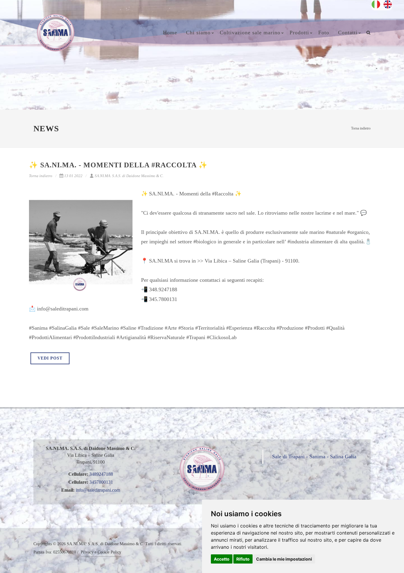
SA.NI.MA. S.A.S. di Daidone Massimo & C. (129, 176)
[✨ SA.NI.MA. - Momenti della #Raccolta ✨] (80, 242)
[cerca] (368, 32)
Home (170, 32)
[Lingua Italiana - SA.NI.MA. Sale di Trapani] (377, 3)
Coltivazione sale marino (250, 32)
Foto (323, 32)
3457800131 (101, 482)
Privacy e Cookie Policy (101, 552)
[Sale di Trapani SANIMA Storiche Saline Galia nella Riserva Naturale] (55, 40)
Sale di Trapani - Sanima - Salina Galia (314, 456)
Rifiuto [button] (243, 558)
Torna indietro (361, 128)
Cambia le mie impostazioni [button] (284, 558)
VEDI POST (50, 358)
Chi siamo (198, 32)
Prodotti (299, 32)
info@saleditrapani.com (98, 490)
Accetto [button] (222, 558)
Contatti (348, 32)
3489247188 (101, 474)
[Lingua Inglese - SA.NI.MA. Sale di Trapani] (387, 3)
